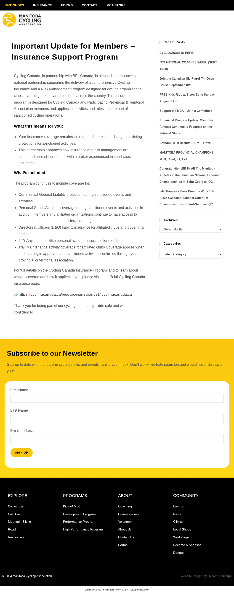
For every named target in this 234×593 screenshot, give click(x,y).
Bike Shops (14, 5)
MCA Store (115, 5)
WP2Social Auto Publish (99, 589)
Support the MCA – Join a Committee (186, 110)
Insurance (42, 5)
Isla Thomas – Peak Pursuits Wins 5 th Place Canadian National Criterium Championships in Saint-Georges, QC (187, 198)
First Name (19, 390)
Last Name (19, 410)
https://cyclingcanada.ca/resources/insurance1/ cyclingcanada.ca (75, 294)
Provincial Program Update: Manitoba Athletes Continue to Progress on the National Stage (186, 127)
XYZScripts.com (139, 589)
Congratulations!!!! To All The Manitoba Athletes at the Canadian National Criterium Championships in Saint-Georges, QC (190, 175)
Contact (89, 5)
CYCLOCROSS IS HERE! (177, 53)
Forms (67, 5)
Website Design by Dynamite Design (206, 576)
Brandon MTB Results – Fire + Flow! (185, 143)
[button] (192, 20)
